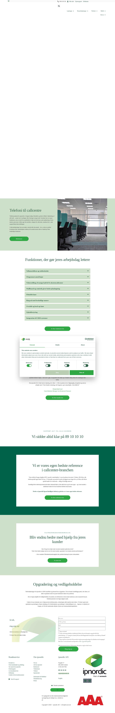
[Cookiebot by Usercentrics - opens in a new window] (86, 339)
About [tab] (83, 345)
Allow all (81, 372)
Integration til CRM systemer (37, 318)
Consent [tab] (32, 345)
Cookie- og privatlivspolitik (16, 696)
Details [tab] (57, 345)
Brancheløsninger (81, 11)
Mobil (102, 11)
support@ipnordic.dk (63, 673)
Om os (102, 15)
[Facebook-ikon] (85, 681)
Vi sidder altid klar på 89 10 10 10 (57, 436)
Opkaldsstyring (31, 312)
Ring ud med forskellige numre (37, 300)
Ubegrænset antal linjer (34, 277)
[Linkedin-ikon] (89, 681)
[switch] (48, 365)
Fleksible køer (31, 294)
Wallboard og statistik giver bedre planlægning (43, 289)
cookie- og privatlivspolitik (84, 641)
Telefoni (93, 11)
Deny (57, 372)
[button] (59, 6)
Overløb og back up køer (35, 306)
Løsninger (69, 11)
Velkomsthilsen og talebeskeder (37, 271)
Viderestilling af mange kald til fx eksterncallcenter (44, 283)
